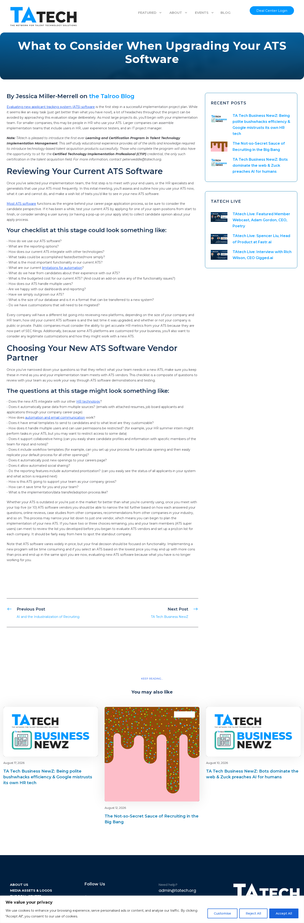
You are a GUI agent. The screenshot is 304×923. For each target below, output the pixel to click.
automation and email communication (55, 418)
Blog (79, 714)
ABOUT (175, 12)
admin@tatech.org (177, 890)
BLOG (226, 12)
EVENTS (202, 12)
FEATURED (147, 12)
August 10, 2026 (217, 763)
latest (86, 714)
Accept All (284, 913)
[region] (152, 909)
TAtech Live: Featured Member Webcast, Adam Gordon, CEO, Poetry (261, 220)
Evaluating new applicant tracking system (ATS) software (51, 107)
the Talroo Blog (111, 96)
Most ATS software (21, 204)
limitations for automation (62, 268)
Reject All (253, 913)
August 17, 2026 (13, 763)
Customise (222, 913)
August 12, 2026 (115, 807)
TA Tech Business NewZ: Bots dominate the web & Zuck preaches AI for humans (260, 165)
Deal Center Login (271, 10)
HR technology (88, 402)
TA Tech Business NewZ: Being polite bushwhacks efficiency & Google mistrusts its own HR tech (47, 777)
